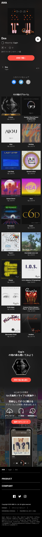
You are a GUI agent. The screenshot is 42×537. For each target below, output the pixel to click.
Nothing (31, 144)
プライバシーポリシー (18, 508)
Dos (16, 470)
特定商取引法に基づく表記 (28, 511)
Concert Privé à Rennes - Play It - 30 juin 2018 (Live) (31, 308)
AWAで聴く (21, 58)
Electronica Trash (10, 334)
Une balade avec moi (31, 253)
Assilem (31, 334)
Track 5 (11, 253)
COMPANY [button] (7, 486)
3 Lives (11, 117)
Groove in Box (31, 171)
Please (11, 280)
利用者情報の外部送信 (8, 511)
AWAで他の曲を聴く (21, 380)
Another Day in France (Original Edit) (31, 118)
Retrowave (10, 226)
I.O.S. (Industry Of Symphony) (31, 280)
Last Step (11, 171)
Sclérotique (10, 307)
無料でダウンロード (21, 422)
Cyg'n (15, 42)
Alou (10, 144)
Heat (31, 199)
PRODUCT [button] (7, 478)
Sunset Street (10, 199)
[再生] (38, 39)
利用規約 (4, 508)
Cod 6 (31, 226)
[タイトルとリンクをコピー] (28, 82)
